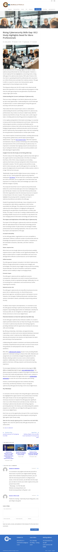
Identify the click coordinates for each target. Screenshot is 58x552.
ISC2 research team (21, 139)
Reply (38, 468)
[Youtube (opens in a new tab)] (54, 0)
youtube (49, 550)
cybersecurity (26, 41)
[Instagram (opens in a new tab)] (53, 0)
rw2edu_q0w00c (7, 41)
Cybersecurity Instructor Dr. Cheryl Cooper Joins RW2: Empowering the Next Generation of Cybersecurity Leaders (8, 455)
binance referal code (14, 495)
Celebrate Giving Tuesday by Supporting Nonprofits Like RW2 (33, 453)
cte (7, 427)
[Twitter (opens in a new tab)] (51, 0)
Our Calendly (33, 540)
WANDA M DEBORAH (14, 468)
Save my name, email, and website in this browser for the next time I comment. (21, 525)
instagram (53, 550)
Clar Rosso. (12, 177)
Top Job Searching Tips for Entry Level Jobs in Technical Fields (21, 453)
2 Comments (34, 41)
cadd (5, 427)
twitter (46, 550)
